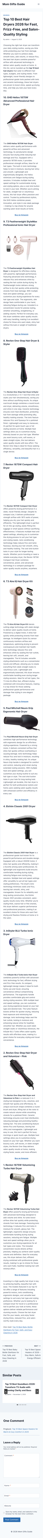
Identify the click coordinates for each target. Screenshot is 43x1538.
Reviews (6, 15)
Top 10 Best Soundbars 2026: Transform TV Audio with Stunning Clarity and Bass (20, 1387)
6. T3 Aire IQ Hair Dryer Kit (18, 581)
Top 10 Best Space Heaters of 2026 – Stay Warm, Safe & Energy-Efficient (32, 1352)
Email (7, 1496)
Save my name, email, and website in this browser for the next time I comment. (21, 1513)
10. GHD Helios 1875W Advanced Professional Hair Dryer (18, 101)
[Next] (37, 1391)
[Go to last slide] (6, 1391)
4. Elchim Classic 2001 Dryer (19, 806)
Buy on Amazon (21, 215)
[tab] (17, 1404)
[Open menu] (38, 4)
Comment (9, 1456)
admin (7, 39)
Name (7, 1485)
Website (7, 1506)
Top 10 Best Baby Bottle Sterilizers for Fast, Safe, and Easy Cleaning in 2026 (18, 1330)
